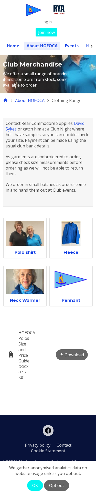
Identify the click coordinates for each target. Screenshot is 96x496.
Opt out (56, 485)
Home (13, 46)
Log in (46, 21)
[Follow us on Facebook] (48, 430)
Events (72, 46)
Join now (46, 32)
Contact (64, 445)
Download (74, 355)
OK (35, 485)
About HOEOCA (42, 46)
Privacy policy (37, 445)
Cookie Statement (48, 451)
